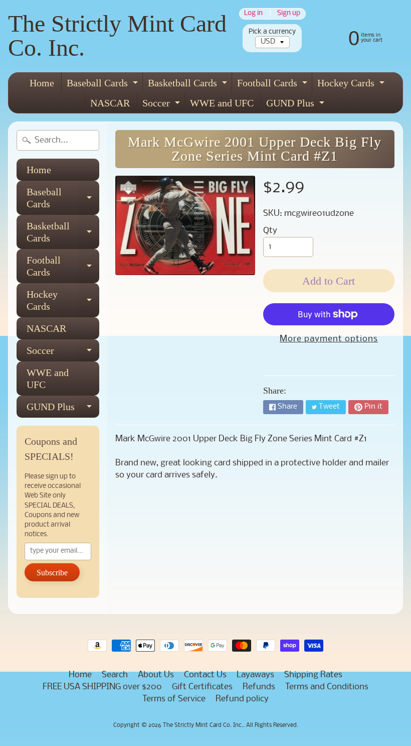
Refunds (259, 687)
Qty (270, 230)
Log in (253, 14)
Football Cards (273, 85)
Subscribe (52, 572)
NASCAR (110, 102)
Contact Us (205, 675)
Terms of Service (174, 699)
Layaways (255, 675)
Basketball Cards (189, 85)
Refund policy (242, 699)
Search (115, 675)
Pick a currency (272, 32)
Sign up (288, 14)
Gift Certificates (202, 687)
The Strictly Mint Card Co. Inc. (117, 35)
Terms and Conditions (326, 687)
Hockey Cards (352, 85)
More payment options (329, 339)
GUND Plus (296, 105)
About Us (156, 675)
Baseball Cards (103, 85)
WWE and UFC (222, 102)
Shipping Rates (313, 675)
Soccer (162, 105)
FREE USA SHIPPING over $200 (102, 687)
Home (42, 82)
